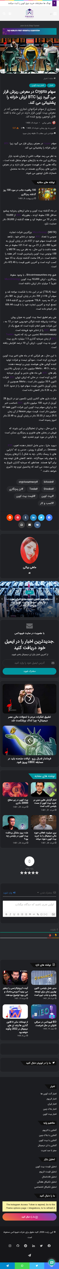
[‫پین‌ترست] (17, 517)
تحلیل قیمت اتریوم (48, 1171)
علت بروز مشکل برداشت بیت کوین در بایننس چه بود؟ (17, 836)
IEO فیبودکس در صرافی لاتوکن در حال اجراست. (45, 1023)
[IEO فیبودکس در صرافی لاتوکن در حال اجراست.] (43, 1011)
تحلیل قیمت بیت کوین (46, 1166)
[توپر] (6, 914)
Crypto (47, 143)
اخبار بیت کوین (38, 85)
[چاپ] (21, 524)
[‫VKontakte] (37, 524)
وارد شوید (8, 893)
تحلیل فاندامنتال (49, 1177)
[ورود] (9, 15)
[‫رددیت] (10, 517)
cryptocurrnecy (27, 482)
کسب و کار (46, 503)
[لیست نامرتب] (26, 914)
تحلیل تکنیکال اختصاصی (45, 1187)
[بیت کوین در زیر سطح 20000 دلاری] (15, 789)
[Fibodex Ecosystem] (29, 31)
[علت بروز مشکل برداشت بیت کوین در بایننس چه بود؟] (15, 822)
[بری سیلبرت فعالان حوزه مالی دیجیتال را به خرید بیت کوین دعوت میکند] (43, 822)
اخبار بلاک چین (50, 1109)
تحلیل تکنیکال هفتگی (47, 1182)
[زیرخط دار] (14, 914)
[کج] (10, 914)
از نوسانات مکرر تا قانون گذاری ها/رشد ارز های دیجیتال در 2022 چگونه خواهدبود (17, 1027)
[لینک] (38, 914)
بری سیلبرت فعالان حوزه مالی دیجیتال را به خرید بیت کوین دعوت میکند (45, 836)
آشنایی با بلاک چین (48, 1135)
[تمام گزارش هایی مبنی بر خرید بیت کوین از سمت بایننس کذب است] (43, 789)
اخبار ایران (52, 1104)
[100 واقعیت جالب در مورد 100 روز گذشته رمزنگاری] (47, 194)
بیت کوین (46, 496)
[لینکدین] (33, 517)
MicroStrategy (40, 232)
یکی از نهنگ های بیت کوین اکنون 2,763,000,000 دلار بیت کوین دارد (29, 602)
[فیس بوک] (49, 517)
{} (41, 914)
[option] (29, 599)
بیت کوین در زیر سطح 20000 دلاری (18, 801)
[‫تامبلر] (25, 517)
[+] (45, 914)
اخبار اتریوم (52, 1099)
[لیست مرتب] (22, 914)
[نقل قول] (30, 914)
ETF (10, 445)
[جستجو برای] (4, 15)
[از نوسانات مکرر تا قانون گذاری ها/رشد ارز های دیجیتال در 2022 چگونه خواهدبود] (15, 1011)
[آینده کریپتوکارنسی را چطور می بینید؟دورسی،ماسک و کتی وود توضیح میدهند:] (15, 978)
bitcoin (48, 482)
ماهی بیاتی (46, 122)
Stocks (48, 489)
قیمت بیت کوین (25, 496)
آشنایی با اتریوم (50, 1130)
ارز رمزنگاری (15, 489)
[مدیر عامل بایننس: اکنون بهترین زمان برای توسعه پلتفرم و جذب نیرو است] (43, 978)
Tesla (32, 489)
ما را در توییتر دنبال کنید (38, 1063)
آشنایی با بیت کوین (48, 1140)
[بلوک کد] (34, 914)
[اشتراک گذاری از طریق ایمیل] (29, 524)
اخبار (46, 78)
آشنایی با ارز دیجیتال (47, 1145)
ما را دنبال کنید (28, 1217)
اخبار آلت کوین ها (49, 1093)
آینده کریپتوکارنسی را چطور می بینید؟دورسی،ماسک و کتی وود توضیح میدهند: (15, 991)
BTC (6, 143)
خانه (51, 78)
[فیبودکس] (29, 14)
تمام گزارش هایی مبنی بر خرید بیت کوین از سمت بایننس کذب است (44, 803)
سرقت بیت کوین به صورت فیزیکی (36, 3)
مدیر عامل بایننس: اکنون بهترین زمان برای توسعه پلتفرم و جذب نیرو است (45, 991)
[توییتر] (41, 517)
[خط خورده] (18, 914)
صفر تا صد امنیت (49, 1150)
